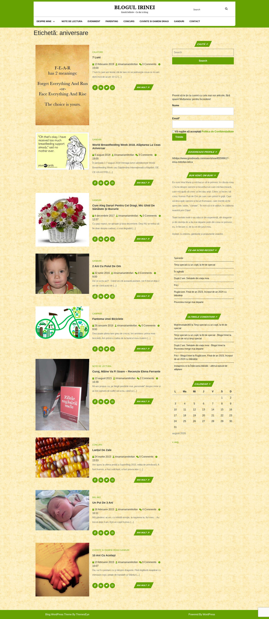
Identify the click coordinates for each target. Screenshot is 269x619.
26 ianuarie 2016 (104, 325)
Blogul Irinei (134, 7)
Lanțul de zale (101, 450)
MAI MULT (143, 87)
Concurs (128, 21)
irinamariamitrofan (128, 64)
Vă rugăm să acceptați (204, 131)
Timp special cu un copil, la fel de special (194, 264)
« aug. (175, 442)
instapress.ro (180, 365)
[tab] (229, 9)
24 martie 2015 (103, 456)
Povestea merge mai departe (188, 302)
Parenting (112, 21)
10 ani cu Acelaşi (104, 555)
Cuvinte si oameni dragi (154, 21)
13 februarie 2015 (104, 562)
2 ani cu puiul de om (106, 266)
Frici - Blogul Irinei (183, 355)
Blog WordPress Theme (58, 614)
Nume (175, 105)
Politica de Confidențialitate (218, 131)
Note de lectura (72, 21)
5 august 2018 (102, 155)
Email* (176, 118)
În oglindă (179, 271)
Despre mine (44, 21)
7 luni (96, 57)
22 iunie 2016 (102, 273)
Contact (194, 21)
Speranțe (178, 258)
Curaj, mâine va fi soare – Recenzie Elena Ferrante (126, 371)
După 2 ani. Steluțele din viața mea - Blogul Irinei (198, 345)
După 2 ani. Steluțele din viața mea (191, 278)
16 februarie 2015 (104, 509)
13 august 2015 (103, 378)
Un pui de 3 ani (102, 502)
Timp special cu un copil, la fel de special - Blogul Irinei (201, 335)
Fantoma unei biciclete (107, 318)
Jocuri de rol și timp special (188, 338)
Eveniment (94, 21)
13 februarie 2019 (104, 64)
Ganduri (179, 21)
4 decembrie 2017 (105, 215)
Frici (176, 285)
